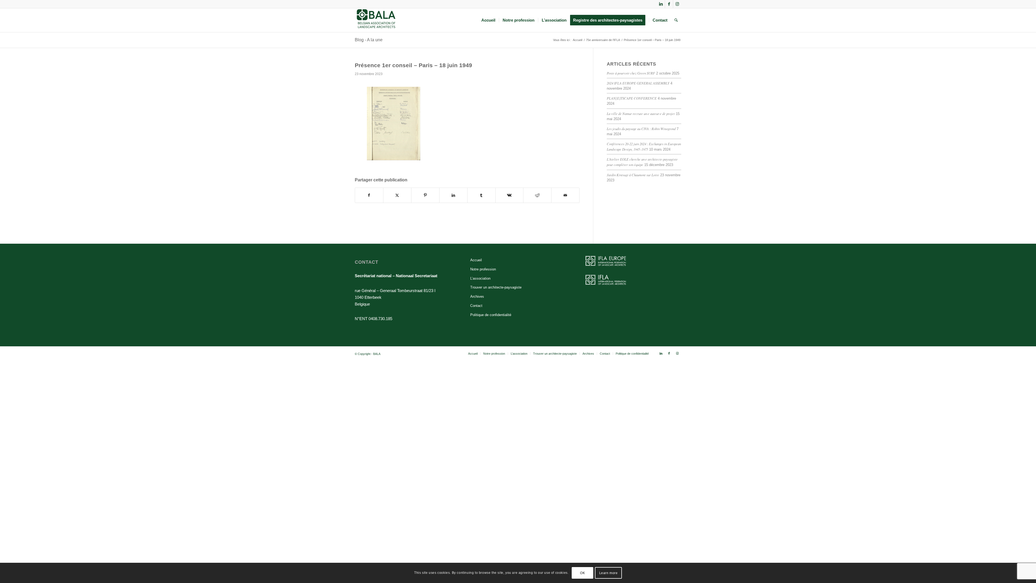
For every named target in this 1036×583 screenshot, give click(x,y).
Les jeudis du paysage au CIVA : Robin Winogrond (641, 128)
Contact (476, 306)
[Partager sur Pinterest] (425, 195)
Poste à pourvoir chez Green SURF (631, 73)
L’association (480, 278)
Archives (477, 296)
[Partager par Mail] (565, 195)
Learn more (608, 573)
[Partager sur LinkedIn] (453, 195)
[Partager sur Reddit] (537, 195)
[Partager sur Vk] (509, 195)
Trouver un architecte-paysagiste (496, 287)
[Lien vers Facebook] (669, 4)
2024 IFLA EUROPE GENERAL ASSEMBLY (638, 83)
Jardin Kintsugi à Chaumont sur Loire (633, 174)
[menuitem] (488, 20)
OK (582, 573)
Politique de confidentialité (490, 315)
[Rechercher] (676, 20)
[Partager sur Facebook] (369, 195)
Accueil (476, 260)
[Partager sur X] (397, 195)
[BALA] (376, 20)
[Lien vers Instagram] (677, 4)
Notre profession (483, 269)
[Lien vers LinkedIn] (661, 4)
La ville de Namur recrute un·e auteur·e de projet (641, 113)
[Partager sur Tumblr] (481, 195)
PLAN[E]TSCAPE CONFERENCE (632, 98)
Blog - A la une (369, 40)
